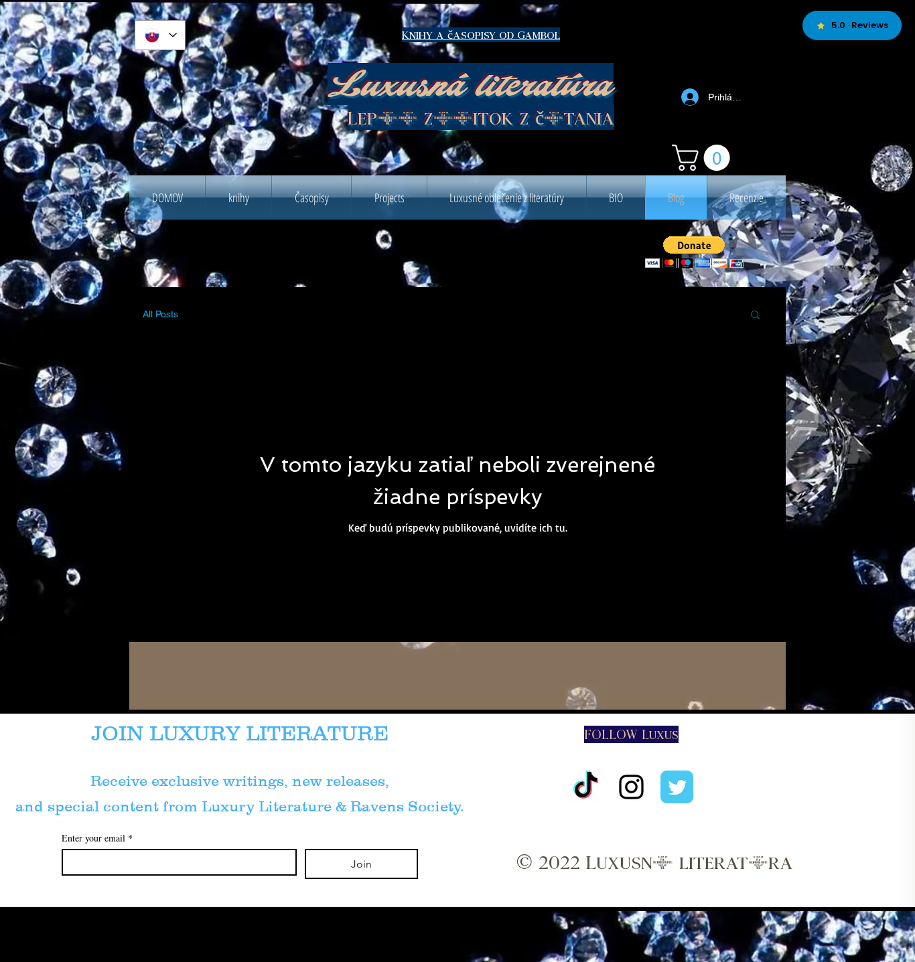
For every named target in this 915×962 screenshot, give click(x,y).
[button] (704, 158)
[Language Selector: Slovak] (160, 35)
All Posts (160, 314)
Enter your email (97, 838)
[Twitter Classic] (676, 787)
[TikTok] (585, 787)
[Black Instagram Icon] (631, 787)
